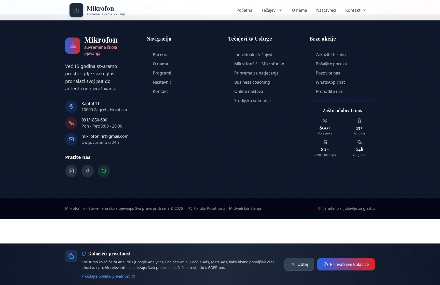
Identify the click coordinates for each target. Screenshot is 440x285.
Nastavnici (326, 10)
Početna (244, 10)
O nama (299, 10)
